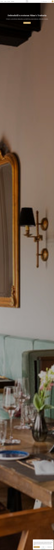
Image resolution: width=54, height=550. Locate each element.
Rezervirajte (27, 22)
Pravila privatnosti (43, 548)
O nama (5, 1)
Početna (2, 1)
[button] (52, 540)
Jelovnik (9, 1)
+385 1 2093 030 (44, 1)
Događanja (12, 1)
